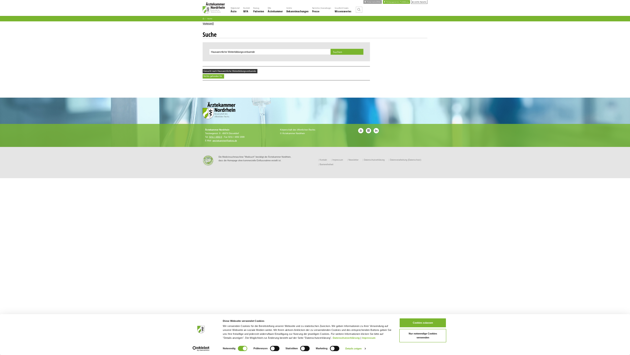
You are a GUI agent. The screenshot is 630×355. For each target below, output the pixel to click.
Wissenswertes (343, 10)
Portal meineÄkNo (374, 2)
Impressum (369, 337)
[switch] (274, 348)
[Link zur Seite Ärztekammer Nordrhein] (203, 19)
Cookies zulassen (423, 322)
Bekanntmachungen (297, 10)
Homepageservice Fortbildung (397, 2)
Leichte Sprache (419, 2)
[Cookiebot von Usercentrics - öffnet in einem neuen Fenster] (201, 348)
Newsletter (353, 160)
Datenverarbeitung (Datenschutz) (405, 160)
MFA (246, 10)
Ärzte (235, 10)
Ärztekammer (275, 10)
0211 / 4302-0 (215, 137)
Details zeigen (353, 348)
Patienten (258, 10)
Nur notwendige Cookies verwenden (423, 335)
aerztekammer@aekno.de (224, 140)
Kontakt (323, 160)
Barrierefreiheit (326, 164)
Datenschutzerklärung (346, 337)
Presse (321, 10)
